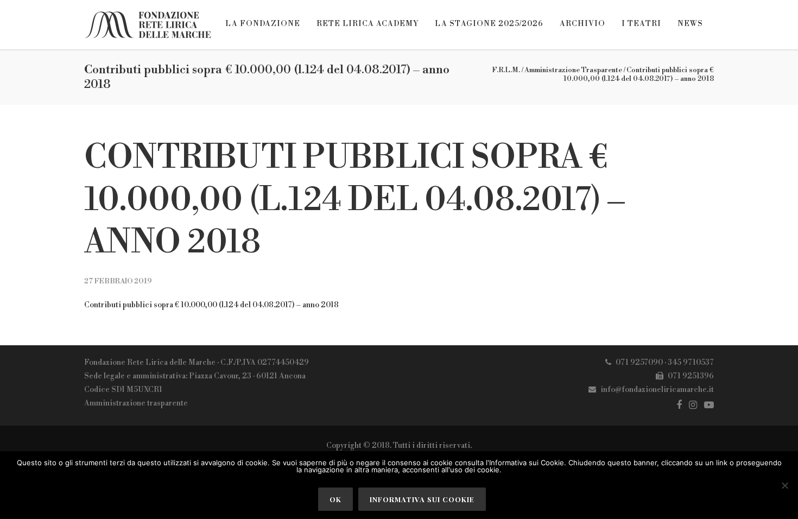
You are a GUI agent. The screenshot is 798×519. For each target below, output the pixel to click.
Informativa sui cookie (422, 499)
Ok (335, 499)
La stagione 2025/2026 (489, 24)
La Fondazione (262, 24)
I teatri (641, 24)
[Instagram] (693, 405)
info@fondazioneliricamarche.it (657, 390)
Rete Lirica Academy (367, 24)
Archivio (582, 24)
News (690, 24)
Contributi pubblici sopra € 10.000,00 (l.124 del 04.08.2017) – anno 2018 (354, 200)
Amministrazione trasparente (136, 403)
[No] (784, 485)
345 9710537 (691, 363)
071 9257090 (639, 363)
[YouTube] (709, 405)
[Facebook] (679, 405)
